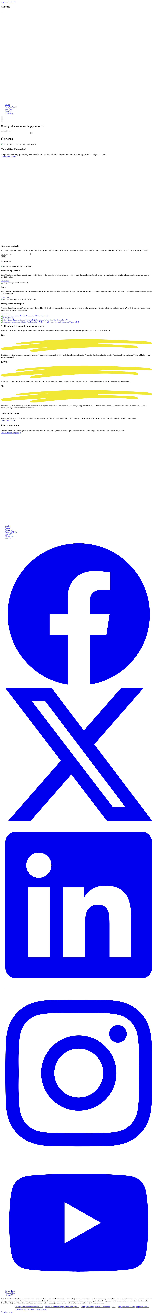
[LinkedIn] (78, 988)
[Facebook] (78, 687)
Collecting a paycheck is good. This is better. (30, 1309)
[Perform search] (32, 133)
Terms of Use (10, 1293)
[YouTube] (78, 1287)
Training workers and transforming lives (29, 1307)
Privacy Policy (10, 1291)
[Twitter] (78, 820)
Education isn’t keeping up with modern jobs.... (62, 1307)
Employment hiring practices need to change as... (98, 1307)
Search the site (6, 131)
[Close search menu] (2, 121)
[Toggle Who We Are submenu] (16, 107)
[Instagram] (78, 1156)
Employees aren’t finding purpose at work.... (133, 1307)
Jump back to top (7, 1312)
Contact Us (9, 1295)
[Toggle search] (2, 118)
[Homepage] (76, 101)
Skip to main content (8, 2)
